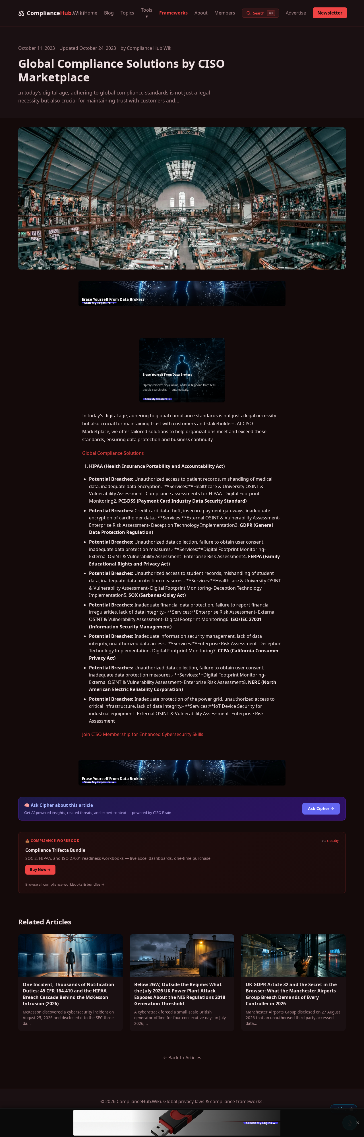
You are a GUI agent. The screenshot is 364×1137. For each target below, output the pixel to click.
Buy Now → (40, 869)
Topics (127, 13)
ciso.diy (333, 840)
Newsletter (329, 13)
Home (90, 13)
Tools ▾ (146, 13)
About (201, 13)
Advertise (296, 13)
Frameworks (173, 13)
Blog (109, 13)
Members (224, 13)
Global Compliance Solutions (113, 453)
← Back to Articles (182, 1057)
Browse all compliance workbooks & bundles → (65, 884)
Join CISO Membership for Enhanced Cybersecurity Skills (142, 734)
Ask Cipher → (321, 808)
